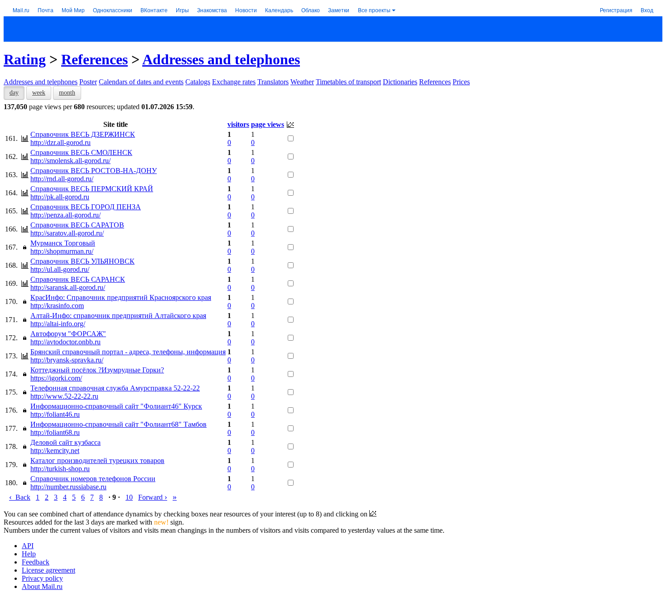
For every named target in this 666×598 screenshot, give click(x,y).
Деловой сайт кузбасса (65, 442)
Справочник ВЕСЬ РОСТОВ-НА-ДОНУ (93, 170)
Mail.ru (21, 10)
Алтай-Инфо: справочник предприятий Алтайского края (118, 315)
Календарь (279, 10)
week (38, 92)
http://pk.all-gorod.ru (59, 197)
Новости (246, 10)
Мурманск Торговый (62, 243)
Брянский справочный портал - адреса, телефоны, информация (128, 352)
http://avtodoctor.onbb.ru (65, 342)
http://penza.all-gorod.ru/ (65, 215)
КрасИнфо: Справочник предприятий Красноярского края (120, 297)
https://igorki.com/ (56, 378)
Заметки (338, 10)
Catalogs (197, 82)
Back (19, 497)
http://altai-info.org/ (57, 324)
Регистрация (616, 10)
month (67, 92)
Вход (647, 10)
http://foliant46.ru (55, 414)
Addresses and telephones (221, 59)
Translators (273, 82)
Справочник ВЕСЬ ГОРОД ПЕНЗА (85, 207)
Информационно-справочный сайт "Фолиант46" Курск (116, 406)
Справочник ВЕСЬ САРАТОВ (77, 225)
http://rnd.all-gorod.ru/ (61, 179)
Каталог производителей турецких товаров (97, 460)
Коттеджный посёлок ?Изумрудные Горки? (97, 370)
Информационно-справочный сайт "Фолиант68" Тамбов (118, 424)
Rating (25, 59)
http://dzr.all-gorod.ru (60, 142)
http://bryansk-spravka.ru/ (66, 360)
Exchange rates (234, 82)
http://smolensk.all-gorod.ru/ (70, 160)
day (14, 92)
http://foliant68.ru (55, 432)
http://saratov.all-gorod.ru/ (67, 233)
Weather (302, 82)
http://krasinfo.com (57, 305)
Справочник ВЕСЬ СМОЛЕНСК (81, 152)
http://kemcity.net (54, 450)
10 (129, 497)
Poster (88, 82)
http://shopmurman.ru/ (61, 251)
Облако (310, 10)
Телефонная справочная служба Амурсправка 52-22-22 (115, 388)
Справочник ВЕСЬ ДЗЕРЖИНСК (82, 134)
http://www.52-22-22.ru (64, 396)
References (94, 59)
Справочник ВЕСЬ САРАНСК (77, 279)
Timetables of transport (348, 82)
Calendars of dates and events (141, 82)
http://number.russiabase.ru (68, 487)
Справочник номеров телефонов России (92, 478)
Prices (461, 82)
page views (267, 124)
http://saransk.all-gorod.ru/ (67, 287)
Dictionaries (400, 82)
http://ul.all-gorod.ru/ (59, 269)
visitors (238, 124)
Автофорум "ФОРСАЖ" (68, 334)
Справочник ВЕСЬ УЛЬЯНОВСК (82, 261)
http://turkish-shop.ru (60, 469)
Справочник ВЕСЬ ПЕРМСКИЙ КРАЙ (91, 189)
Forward (152, 497)
